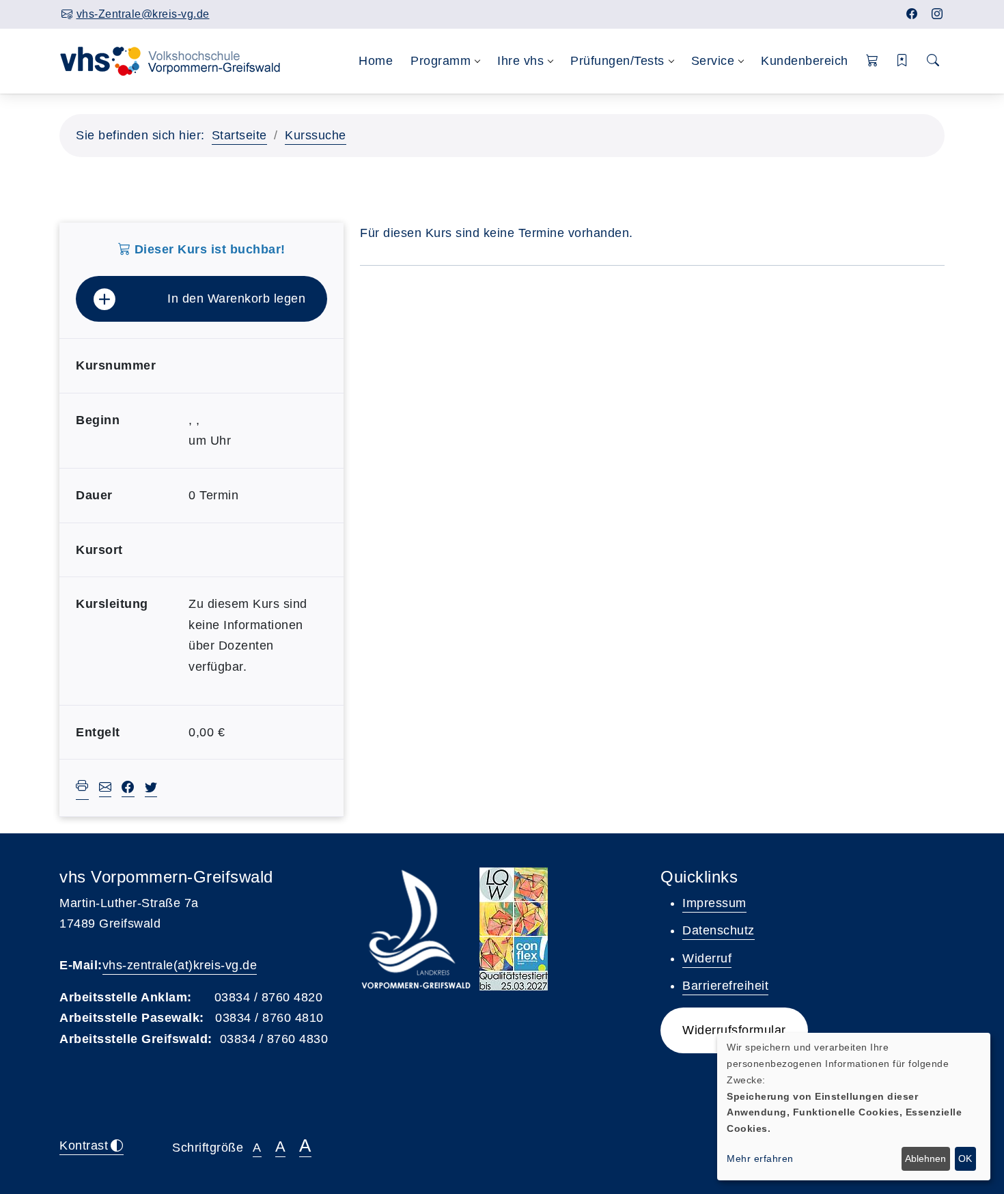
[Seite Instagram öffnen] (937, 14)
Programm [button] (440, 61)
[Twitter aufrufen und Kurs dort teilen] (151, 789)
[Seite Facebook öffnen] (912, 14)
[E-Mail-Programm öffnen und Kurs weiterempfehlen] (105, 789)
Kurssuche (315, 135)
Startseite (239, 135)
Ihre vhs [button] (520, 61)
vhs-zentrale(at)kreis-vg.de (179, 965)
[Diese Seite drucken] (82, 788)
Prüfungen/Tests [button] (617, 61)
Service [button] (713, 61)
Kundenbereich (804, 61)
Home (376, 61)
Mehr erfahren (760, 1158)
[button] (872, 61)
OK (965, 1158)
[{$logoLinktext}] (178, 60)
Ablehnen (925, 1158)
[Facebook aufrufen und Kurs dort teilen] (128, 789)
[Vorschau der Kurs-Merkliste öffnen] (903, 61)
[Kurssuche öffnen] (933, 61)
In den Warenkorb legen (236, 298)
